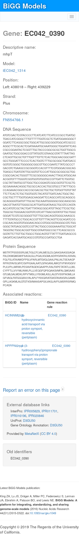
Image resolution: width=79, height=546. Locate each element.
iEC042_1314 (14, 70)
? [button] (62, 389)
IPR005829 (32, 410)
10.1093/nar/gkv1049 (43, 513)
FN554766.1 (13, 119)
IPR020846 (36, 415)
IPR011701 (49, 410)
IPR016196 (18, 415)
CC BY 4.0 (48, 433)
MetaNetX (32, 433)
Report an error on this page (32, 389)
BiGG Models (24, 6)
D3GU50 (29, 420)
